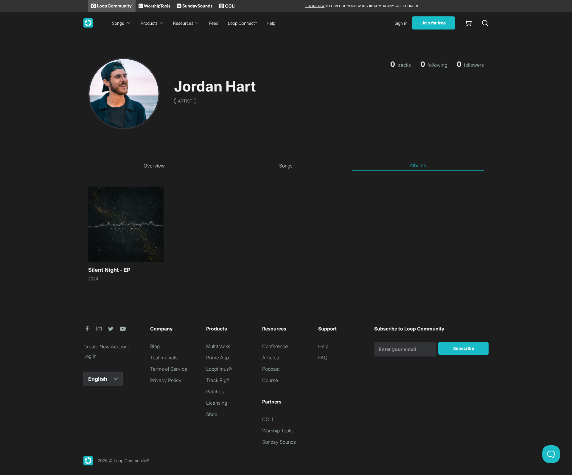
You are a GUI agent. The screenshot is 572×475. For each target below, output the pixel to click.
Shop (211, 414)
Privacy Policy (165, 380)
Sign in (400, 23)
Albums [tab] (418, 165)
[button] (87, 328)
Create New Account (106, 347)
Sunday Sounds (279, 442)
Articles (270, 358)
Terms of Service (168, 369)
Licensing (216, 403)
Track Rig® (218, 380)
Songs (118, 23)
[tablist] (286, 165)
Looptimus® (219, 369)
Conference (275, 346)
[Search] (485, 23)
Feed (213, 23)
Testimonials (164, 358)
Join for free (434, 22)
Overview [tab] (154, 166)
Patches (215, 392)
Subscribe (463, 348)
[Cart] (468, 23)
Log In (90, 356)
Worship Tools (277, 431)
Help (271, 23)
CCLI (267, 419)
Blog (155, 346)
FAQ (322, 358)
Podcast (271, 369)
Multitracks (218, 346)
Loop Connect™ (242, 23)
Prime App (217, 358)
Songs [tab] (286, 166)
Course (270, 380)
